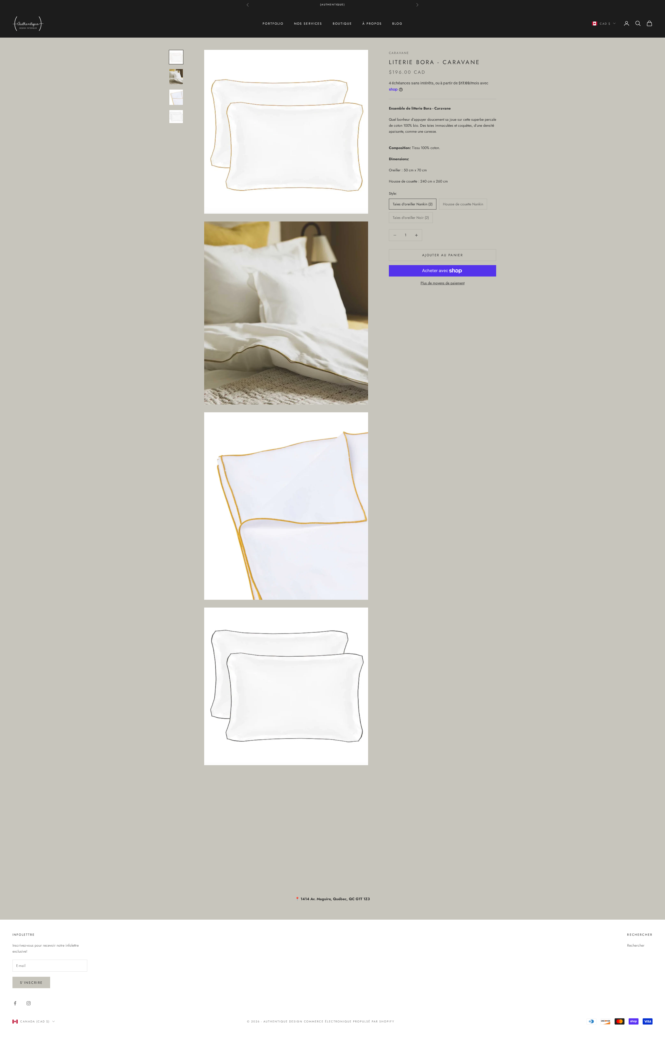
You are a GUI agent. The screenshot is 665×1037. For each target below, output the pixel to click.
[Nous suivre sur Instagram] (28, 1003)
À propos (372, 23)
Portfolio (273, 23)
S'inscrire (31, 982)
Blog (397, 23)
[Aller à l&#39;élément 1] (176, 57)
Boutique (342, 23)
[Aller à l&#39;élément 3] (176, 97)
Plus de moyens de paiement (442, 283)
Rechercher (635, 945)
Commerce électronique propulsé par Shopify (349, 1021)
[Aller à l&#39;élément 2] (176, 77)
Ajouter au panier (442, 255)
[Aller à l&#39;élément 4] (176, 117)
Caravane (399, 53)
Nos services (308, 23)
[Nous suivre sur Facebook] (15, 1003)
